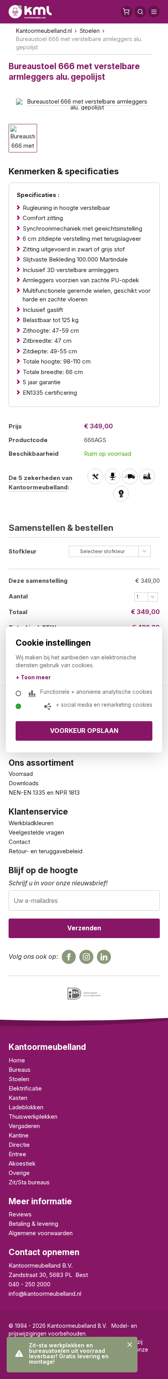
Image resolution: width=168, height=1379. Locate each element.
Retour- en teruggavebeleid (45, 851)
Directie (19, 1144)
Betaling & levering (33, 1223)
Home (17, 1060)
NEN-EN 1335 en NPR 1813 (44, 792)
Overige (19, 1173)
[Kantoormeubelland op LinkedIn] (104, 957)
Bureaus (19, 1069)
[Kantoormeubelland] (30, 11)
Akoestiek (22, 1163)
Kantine (19, 1135)
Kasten (18, 1097)
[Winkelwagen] (126, 12)
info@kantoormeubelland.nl (45, 1293)
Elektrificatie (25, 1088)
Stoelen (90, 30)
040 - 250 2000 (29, 1284)
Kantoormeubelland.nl (44, 30)
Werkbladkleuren (31, 823)
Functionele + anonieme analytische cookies (96, 692)
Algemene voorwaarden (41, 1233)
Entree (17, 1154)
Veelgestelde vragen (36, 832)
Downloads (24, 783)
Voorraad (21, 773)
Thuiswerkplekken (33, 1116)
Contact (19, 841)
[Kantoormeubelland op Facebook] (69, 957)
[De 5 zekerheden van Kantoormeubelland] (122, 486)
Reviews (20, 1214)
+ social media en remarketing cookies (104, 705)
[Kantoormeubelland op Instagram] (86, 957)
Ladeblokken (26, 1107)
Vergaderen (24, 1126)
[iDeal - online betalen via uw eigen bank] (84, 993)
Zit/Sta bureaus (29, 1182)
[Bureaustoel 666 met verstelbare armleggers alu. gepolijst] (84, 103)
